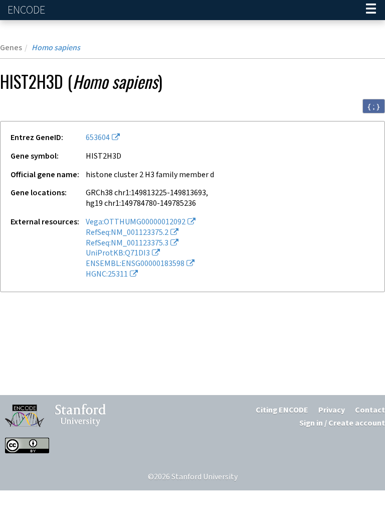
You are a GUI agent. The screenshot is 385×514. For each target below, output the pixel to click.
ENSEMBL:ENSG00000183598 (135, 264)
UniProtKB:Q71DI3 (118, 253)
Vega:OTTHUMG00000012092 (135, 222)
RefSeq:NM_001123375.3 (127, 243)
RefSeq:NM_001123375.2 (127, 232)
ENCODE (28, 10)
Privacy (331, 410)
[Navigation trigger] (371, 10)
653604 (98, 138)
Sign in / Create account (342, 423)
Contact (370, 410)
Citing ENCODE (282, 410)
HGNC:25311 (107, 274)
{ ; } (373, 106)
